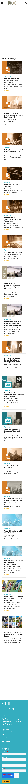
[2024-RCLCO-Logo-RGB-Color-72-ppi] (12, 3)
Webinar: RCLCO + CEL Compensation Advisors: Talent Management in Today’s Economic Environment (13, 286)
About (3, 715)
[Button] (3, 709)
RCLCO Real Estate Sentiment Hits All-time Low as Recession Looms (13, 500)
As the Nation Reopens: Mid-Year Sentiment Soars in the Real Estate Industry (13, 634)
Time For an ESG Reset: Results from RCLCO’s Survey (14, 467)
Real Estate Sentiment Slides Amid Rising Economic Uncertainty (13, 151)
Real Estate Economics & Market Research (12, 720)
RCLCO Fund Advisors (8, 724)
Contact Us (4, 738)
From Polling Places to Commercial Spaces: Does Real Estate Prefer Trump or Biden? (13, 219)
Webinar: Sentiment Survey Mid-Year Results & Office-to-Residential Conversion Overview (14, 394)
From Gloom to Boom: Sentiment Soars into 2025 (13, 185)
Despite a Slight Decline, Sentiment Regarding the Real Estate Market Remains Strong (13, 598)
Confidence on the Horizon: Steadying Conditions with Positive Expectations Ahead (13, 115)
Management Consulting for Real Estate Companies (12, 722)
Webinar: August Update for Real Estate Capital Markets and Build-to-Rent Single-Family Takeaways (13, 323)
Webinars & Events (7, 731)
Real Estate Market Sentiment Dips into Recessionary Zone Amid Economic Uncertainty (13, 562)
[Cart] (22, 3)
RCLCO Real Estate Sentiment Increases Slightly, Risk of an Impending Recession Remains (12, 360)
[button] (2, 3)
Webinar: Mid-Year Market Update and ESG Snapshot (13, 532)
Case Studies (6, 729)
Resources (4, 728)
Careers (3, 734)
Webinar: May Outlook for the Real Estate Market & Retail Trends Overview (13, 431)
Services (4, 718)
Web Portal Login (6, 741)
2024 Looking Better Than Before (13, 252)
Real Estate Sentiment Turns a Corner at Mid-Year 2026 (12, 79)
